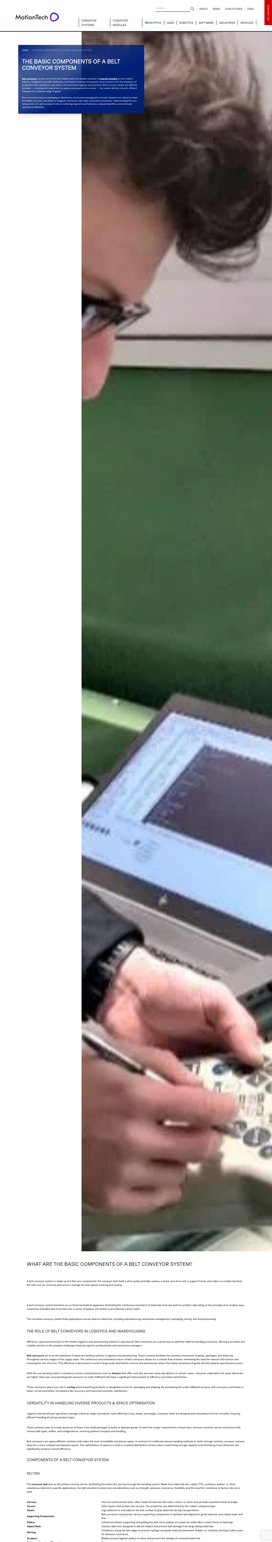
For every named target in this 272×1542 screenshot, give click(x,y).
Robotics (186, 22)
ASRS (170, 22)
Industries (227, 22)
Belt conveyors (29, 78)
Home (25, 50)
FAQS (250, 8)
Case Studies (233, 8)
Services (246, 22)
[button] (268, 12)
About (203, 8)
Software (206, 22)
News (216, 8)
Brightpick (153, 22)
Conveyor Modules (120, 22)
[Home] (46, 15)
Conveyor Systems (89, 22)
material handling (108, 78)
